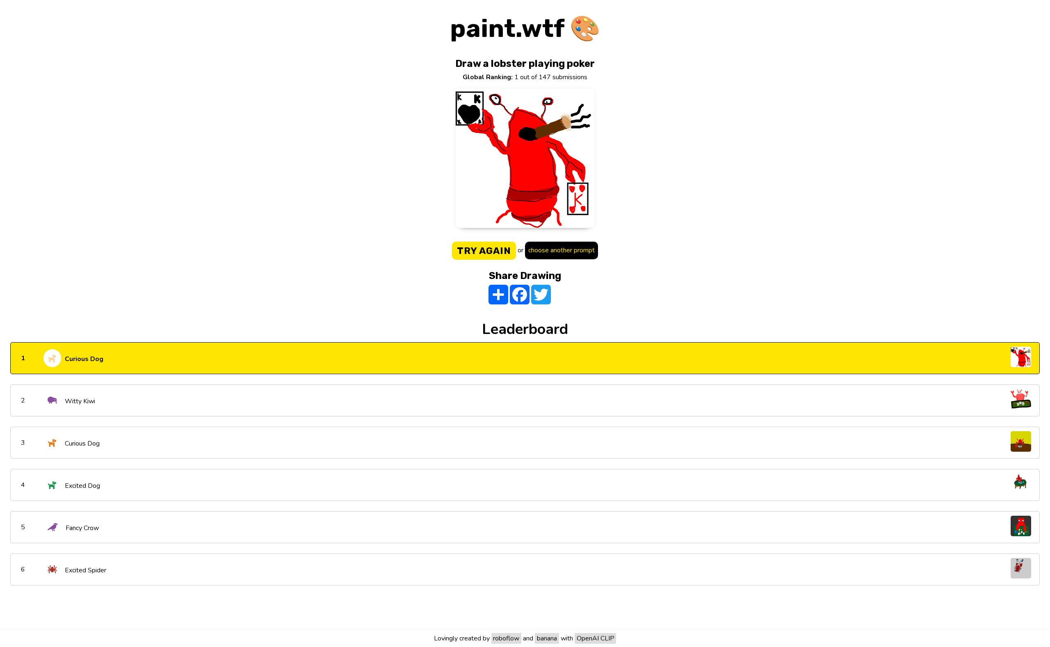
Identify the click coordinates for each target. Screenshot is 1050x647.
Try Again (484, 250)
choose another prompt (561, 250)
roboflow (506, 638)
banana (547, 638)
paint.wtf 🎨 (525, 28)
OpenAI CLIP (595, 638)
